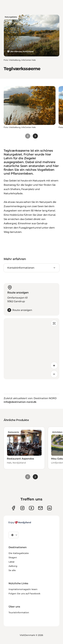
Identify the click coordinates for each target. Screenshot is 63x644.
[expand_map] (54, 323)
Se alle (12, 570)
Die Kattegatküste (19, 553)
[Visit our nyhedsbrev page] (40, 508)
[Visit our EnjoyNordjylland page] (31, 508)
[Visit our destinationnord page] (49, 508)
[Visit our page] (22, 508)
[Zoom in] (54, 365)
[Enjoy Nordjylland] (20, 522)
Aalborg (13, 566)
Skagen (13, 557)
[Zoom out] (54, 374)
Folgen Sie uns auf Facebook (24, 593)
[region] (31, 348)
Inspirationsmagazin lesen (23, 589)
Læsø (11, 561)
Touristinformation (19, 612)
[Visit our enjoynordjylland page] (13, 508)
